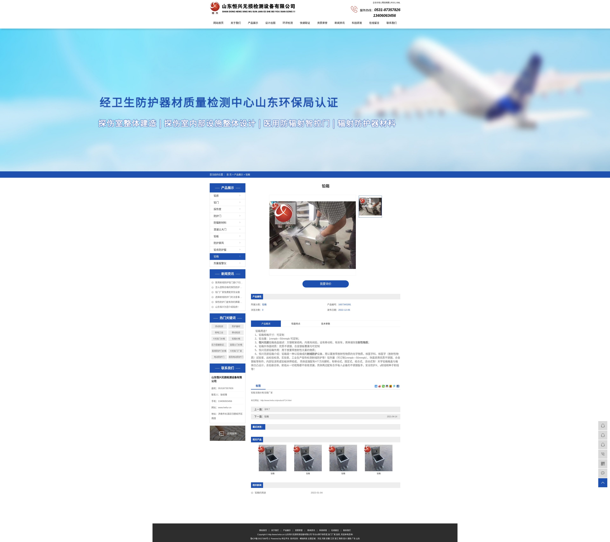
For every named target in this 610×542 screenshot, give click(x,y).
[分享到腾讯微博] (394, 386)
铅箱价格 (236, 338)
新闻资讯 (340, 23)
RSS (393, 3)
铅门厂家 (332, 534)
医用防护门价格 (219, 351)
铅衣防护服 (220, 249)
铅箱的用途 (260, 492)
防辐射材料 (220, 222)
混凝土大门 (220, 229)
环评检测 (288, 23)
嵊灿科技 (303, 539)
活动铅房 (219, 326)
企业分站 (376, 3)
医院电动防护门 (236, 357)
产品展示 (253, 23)
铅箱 (248, 174)
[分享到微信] (383, 386)
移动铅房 (236, 332)
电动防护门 (219, 357)
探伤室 (217, 209)
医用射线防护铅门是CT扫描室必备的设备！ (229, 282)
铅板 (216, 236)
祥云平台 (285, 539)
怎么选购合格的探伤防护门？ (229, 287)
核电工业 (219, 332)
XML (398, 3)
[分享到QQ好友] (387, 386)
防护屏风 (219, 243)
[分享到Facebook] (398, 386)
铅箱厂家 (268, 392)
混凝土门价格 (236, 345)
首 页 (229, 174)
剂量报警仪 (220, 263)
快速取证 (305, 23)
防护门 (217, 216)
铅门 (216, 202)
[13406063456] (602, 454)
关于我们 (236, 23)
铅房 (216, 195)
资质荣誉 (322, 23)
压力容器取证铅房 (219, 345)
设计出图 (270, 23)
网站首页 (218, 23)
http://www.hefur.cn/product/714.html (276, 400)
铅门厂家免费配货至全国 (227, 292)
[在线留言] (602, 473)
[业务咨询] (602, 425)
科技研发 (357, 23)
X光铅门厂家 (236, 351)
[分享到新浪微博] (379, 386)
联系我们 (391, 23)
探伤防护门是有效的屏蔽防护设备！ (229, 302)
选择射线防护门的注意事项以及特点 (229, 297)
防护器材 (236, 326)
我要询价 (325, 283)
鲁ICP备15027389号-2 (260, 539)
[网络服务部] (602, 435)
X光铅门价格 (219, 338)
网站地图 (386, 3)
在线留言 (374, 23)
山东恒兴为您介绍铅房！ (227, 307)
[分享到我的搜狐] (390, 386)
